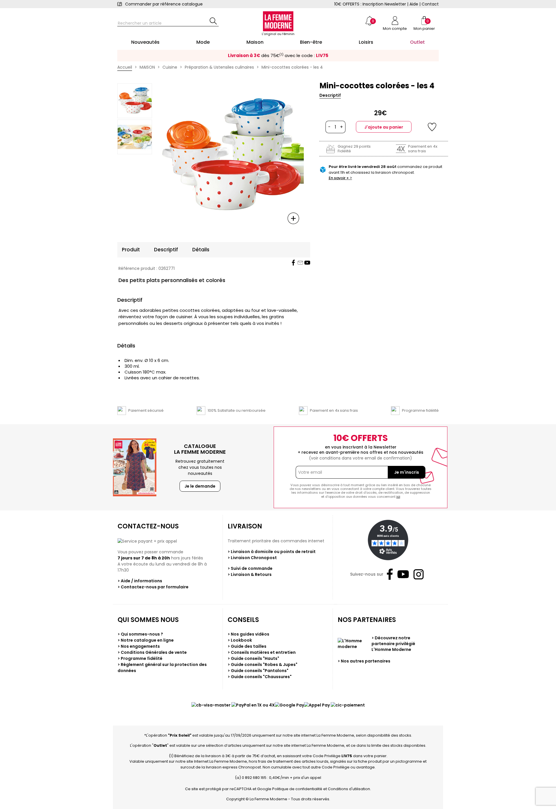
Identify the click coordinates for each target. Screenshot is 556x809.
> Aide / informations (140, 581)
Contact (430, 4)
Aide (413, 4)
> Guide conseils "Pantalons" (258, 670)
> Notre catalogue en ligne (146, 640)
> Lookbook (240, 640)
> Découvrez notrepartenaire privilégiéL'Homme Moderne (393, 643)
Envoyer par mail (300, 263)
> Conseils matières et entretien (262, 652)
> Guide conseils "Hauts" (253, 658)
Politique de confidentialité (297, 789)
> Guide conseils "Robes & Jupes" (262, 664)
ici (398, 496)
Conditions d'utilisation (349, 789)
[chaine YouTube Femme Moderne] (307, 263)
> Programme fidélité (140, 658)
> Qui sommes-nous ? (140, 634)
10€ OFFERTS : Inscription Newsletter (370, 4)
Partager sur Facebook (293, 263)
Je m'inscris (406, 472)
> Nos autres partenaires (364, 661)
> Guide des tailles (247, 646)
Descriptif (330, 95)
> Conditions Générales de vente (152, 652)
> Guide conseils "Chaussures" (260, 677)
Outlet (160, 745)
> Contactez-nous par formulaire (153, 587)
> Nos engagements (139, 646)
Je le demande (199, 486)
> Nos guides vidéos (248, 634)
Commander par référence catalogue (164, 4)
